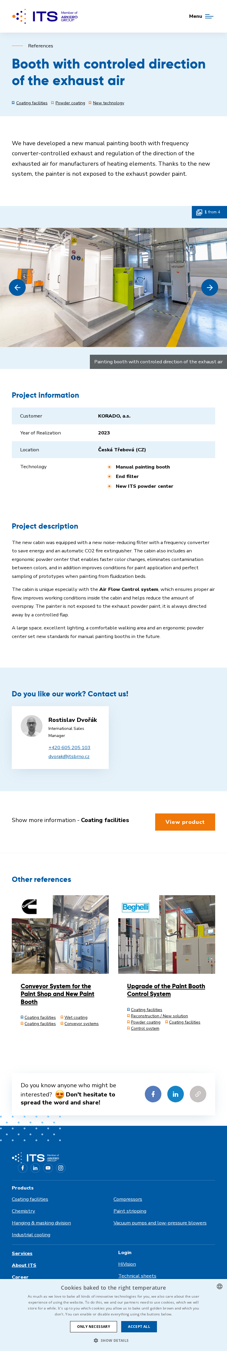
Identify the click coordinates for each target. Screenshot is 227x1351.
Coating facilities (30, 1199)
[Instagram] (61, 1168)
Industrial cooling (31, 1234)
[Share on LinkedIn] (175, 1094)
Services (22, 1253)
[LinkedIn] (35, 1168)
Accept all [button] (139, 1326)
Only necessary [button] (93, 1326)
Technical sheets (137, 1275)
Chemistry (23, 1211)
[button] (17, 287)
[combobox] (220, 1286)
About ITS (24, 1265)
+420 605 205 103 (69, 747)
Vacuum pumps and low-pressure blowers (160, 1222)
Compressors (128, 1199)
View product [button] (185, 822)
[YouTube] (48, 1168)
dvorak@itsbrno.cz (69, 756)
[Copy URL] (198, 1094)
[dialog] (113, 1315)
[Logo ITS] (45, 16)
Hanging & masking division (41, 1222)
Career (20, 1277)
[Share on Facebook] (153, 1094)
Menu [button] (195, 16)
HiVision (127, 1264)
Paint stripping (130, 1211)
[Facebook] (22, 1168)
